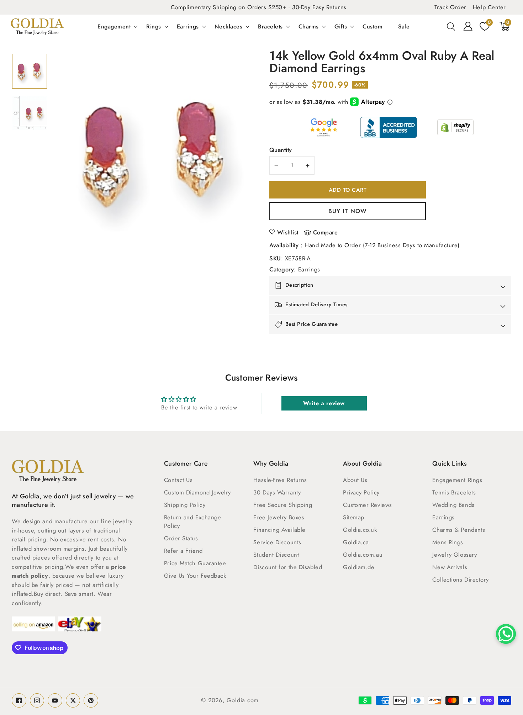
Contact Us (178, 480)
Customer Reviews (367, 504)
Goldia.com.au (362, 554)
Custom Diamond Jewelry (197, 492)
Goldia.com (243, 700)
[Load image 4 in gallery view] (29, 113)
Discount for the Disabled (287, 567)
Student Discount (276, 554)
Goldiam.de (359, 567)
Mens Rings (447, 542)
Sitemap (353, 517)
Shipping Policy (184, 504)
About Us (355, 480)
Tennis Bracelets (454, 492)
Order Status (181, 538)
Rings (153, 26)
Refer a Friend (183, 550)
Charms (309, 26)
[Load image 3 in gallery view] (29, 71)
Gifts (340, 26)
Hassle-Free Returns (280, 480)
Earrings (188, 26)
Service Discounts (277, 542)
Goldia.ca (356, 542)
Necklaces (229, 26)
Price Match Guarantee (195, 563)
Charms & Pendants (458, 529)
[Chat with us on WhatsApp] (506, 634)
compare (325, 233)
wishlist (288, 232)
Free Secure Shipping (282, 504)
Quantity (280, 149)
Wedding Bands (453, 504)
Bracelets (270, 26)
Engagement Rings (457, 480)
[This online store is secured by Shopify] (455, 127)
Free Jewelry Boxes (278, 517)
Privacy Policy (361, 492)
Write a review (324, 403)
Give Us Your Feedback (195, 575)
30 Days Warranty (277, 492)
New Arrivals (449, 567)
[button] (451, 26)
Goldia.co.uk (360, 529)
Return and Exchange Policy (192, 521)
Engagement (114, 26)
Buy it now (347, 211)
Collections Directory (460, 579)
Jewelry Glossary (454, 554)
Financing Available (279, 529)
